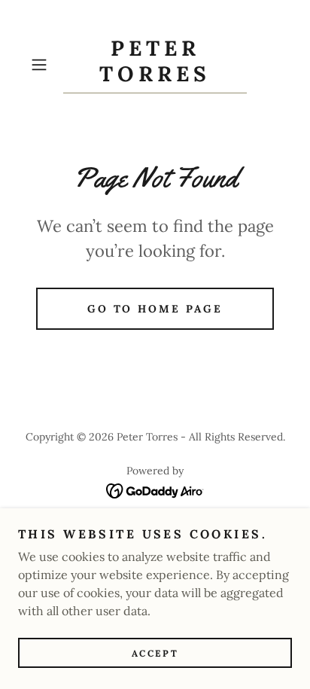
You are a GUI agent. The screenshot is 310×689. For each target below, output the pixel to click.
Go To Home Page (155, 309)
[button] (43, 65)
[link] (155, 64)
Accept (155, 653)
